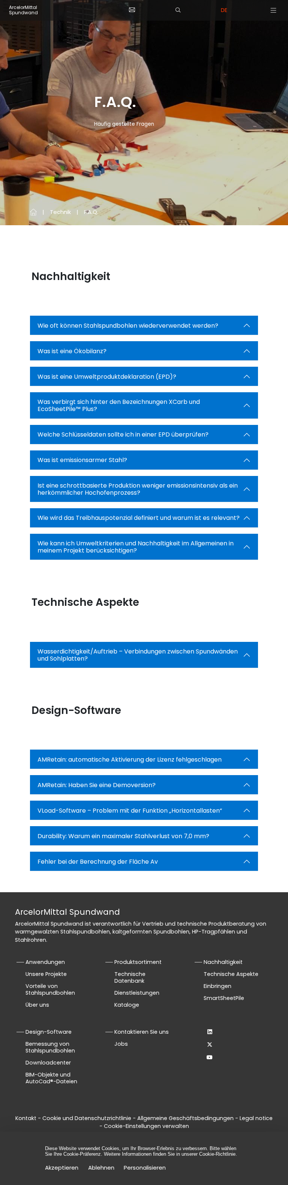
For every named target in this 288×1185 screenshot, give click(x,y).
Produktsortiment (138, 962)
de (224, 10)
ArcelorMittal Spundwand (23, 10)
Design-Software (49, 1032)
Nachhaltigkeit (223, 962)
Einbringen (217, 986)
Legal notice (256, 1118)
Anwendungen (45, 962)
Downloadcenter (48, 1062)
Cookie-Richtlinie (217, 1154)
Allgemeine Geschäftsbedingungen (185, 1118)
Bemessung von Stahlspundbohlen (50, 1047)
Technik (60, 212)
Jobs (121, 1044)
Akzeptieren (61, 1167)
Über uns (37, 1005)
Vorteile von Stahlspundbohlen (50, 989)
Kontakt (25, 1118)
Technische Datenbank (130, 977)
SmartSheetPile (224, 998)
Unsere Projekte (46, 974)
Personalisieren (145, 1167)
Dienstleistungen (136, 993)
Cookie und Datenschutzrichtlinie (87, 1118)
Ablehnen (101, 1167)
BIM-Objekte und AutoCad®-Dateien (51, 1078)
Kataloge (126, 1005)
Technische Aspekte (231, 974)
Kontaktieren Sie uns (141, 1032)
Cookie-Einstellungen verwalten (146, 1126)
